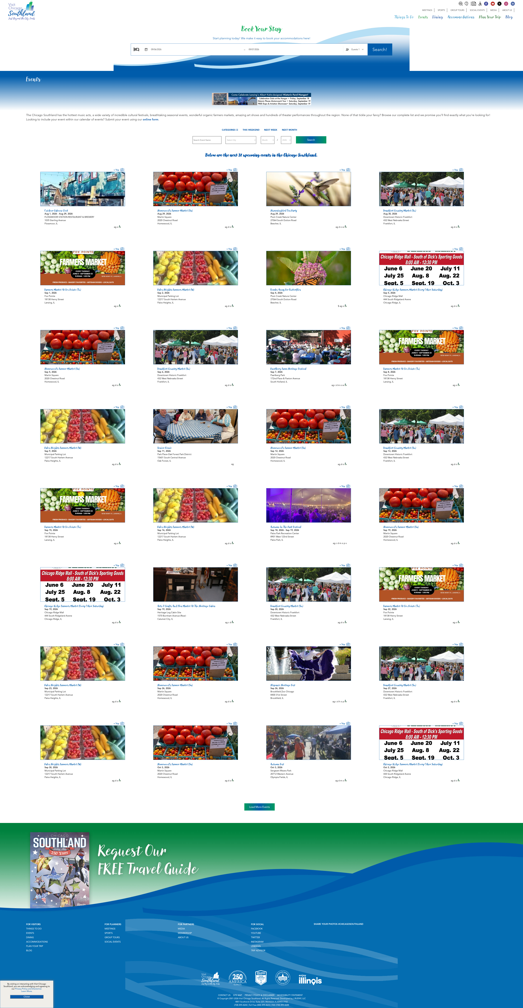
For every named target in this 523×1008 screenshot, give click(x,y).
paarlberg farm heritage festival (288, 368)
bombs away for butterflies (285, 289)
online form (150, 119)
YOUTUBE (256, 933)
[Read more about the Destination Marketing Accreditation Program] (282, 988)
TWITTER (255, 937)
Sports (441, 10)
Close (27, 996)
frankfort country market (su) (399, 210)
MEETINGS (110, 928)
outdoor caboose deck (56, 210)
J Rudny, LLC (299, 998)
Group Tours (457, 10)
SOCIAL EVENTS (113, 941)
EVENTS (30, 933)
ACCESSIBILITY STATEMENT (290, 995)
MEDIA (181, 928)
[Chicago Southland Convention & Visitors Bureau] (17, 10)
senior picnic (164, 447)
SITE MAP (237, 995)
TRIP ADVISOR (258, 950)
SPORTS (109, 933)
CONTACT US (224, 995)
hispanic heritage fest (282, 685)
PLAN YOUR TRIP (34, 946)
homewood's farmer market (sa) (175, 210)
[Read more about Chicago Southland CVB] (210, 988)
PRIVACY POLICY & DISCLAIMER (259, 995)
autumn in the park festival (285, 527)
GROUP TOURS (112, 937)
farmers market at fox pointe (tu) (63, 289)
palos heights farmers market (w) (175, 289)
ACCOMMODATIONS (37, 941)
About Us (507, 10)
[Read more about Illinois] (310, 988)
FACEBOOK (257, 928)
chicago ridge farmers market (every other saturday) (413, 289)
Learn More (26, 991)
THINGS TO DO (34, 928)
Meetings (427, 10)
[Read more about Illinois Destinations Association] (261, 988)
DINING (30, 937)
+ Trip (117, 170)
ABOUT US (183, 937)
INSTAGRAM (257, 941)
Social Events (477, 10)
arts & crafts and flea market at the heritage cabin (186, 606)
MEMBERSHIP (185, 933)
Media (493, 10)
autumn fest (277, 764)
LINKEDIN (256, 946)
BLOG (29, 950)
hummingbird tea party (283, 210)
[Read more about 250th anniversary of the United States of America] (237, 988)
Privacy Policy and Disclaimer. (28, 989)
